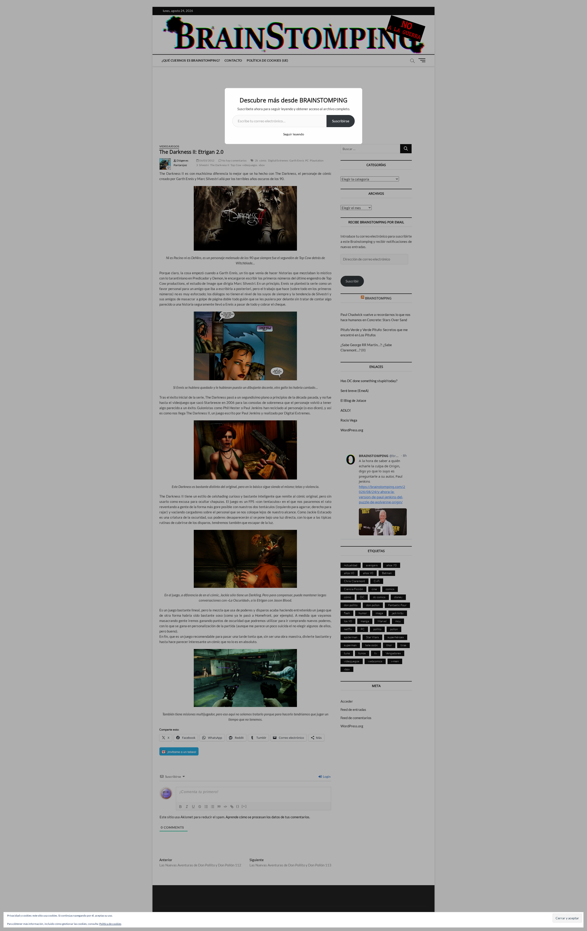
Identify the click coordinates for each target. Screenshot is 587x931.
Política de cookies (110, 924)
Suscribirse (340, 121)
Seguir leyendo (293, 134)
